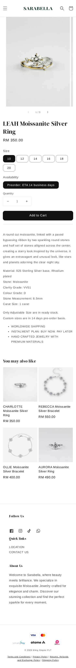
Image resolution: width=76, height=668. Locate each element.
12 (22, 158)
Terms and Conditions (19, 657)
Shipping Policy (50, 660)
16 (48, 158)
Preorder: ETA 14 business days (31, 185)
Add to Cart (38, 215)
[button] (5, 8)
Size (6, 151)
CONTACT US (19, 552)
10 (9, 158)
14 (35, 158)
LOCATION (17, 547)
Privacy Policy (40, 657)
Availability (10, 177)
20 (9, 167)
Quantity (8, 193)
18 (62, 158)
